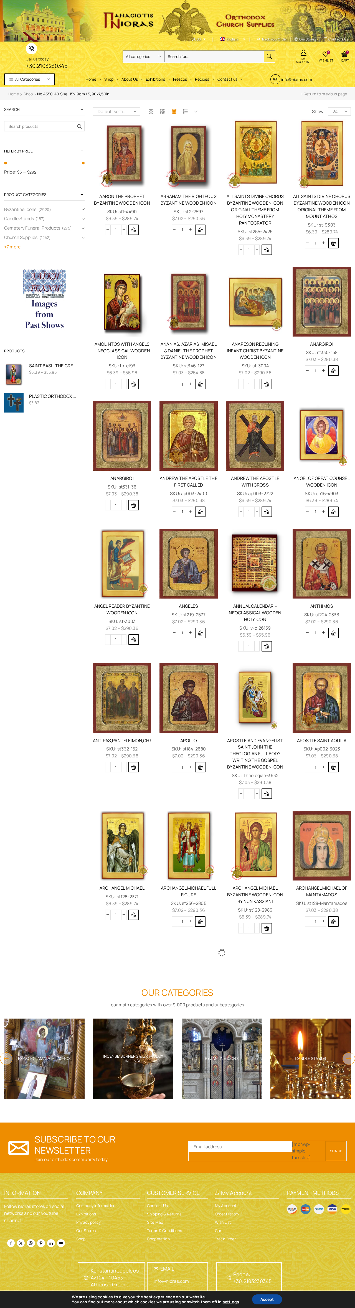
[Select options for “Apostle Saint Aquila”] (333, 767)
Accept (267, 1299)
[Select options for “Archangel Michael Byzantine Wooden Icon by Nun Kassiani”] (267, 928)
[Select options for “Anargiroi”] (333, 370)
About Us (129, 79)
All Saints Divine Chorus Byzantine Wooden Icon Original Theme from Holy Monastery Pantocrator (255, 209)
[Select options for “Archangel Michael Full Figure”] (200, 921)
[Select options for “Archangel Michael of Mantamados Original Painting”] (200, 1062)
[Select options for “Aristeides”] (200, 1183)
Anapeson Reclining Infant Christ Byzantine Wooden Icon (255, 350)
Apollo (188, 740)
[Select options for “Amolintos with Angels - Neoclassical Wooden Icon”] (133, 384)
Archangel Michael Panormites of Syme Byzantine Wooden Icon (255, 1029)
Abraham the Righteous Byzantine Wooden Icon (188, 199)
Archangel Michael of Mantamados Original (122, 1025)
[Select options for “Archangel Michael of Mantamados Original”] (133, 1055)
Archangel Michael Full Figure (188, 891)
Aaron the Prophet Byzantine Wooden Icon (122, 199)
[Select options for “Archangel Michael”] (133, 915)
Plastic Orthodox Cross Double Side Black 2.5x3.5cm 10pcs (53, 396)
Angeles (188, 606)
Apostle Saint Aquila (321, 740)
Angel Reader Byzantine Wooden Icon (122, 609)
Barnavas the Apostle (322, 1157)
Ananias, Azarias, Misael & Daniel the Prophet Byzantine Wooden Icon (189, 350)
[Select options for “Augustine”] (267, 1183)
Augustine (255, 1157)
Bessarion (322, 1278)
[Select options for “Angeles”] (200, 633)
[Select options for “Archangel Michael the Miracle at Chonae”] (333, 1055)
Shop (108, 79)
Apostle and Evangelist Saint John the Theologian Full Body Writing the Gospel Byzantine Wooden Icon (255, 753)
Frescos (180, 79)
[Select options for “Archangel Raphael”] (133, 1183)
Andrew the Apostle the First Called (188, 481)
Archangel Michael (122, 888)
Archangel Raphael (122, 1157)
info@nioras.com (296, 79)
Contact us (227, 79)
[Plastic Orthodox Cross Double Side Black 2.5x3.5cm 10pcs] (14, 403)
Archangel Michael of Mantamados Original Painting (188, 1029)
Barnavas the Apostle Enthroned (122, 1281)
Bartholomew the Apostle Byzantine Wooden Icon (189, 1284)
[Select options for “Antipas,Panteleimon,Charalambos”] (133, 767)
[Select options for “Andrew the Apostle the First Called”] (200, 512)
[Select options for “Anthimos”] (333, 633)
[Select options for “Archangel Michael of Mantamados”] (333, 921)
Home (91, 79)
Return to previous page (325, 93)
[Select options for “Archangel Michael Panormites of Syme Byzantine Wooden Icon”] (267, 1062)
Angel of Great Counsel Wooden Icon (322, 481)
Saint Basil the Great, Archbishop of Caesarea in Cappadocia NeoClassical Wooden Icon (53, 366)
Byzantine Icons (20, 209)
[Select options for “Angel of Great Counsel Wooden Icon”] (333, 512)
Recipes (202, 79)
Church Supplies (20, 237)
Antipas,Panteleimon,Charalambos (122, 740)
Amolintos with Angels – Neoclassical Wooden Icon (122, 350)
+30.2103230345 (47, 66)
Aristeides (188, 1157)
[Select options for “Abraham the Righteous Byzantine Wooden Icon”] (200, 230)
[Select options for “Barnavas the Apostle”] (333, 1183)
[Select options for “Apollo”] (200, 767)
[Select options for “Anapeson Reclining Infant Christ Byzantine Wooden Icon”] (267, 384)
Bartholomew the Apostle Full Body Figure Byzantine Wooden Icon (255, 1284)
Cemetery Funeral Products (32, 228)
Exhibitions (155, 79)
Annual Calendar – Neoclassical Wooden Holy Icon (255, 612)
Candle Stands (19, 218)
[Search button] (269, 56)
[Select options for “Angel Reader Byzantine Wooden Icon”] (133, 639)
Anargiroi (321, 344)
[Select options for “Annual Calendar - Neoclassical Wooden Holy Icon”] (267, 646)
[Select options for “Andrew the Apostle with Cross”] (267, 512)
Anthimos (321, 606)
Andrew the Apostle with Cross (255, 481)
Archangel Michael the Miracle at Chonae (322, 1025)
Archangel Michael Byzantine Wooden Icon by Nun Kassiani (255, 894)
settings (231, 1301)
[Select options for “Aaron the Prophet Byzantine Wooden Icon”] (133, 230)
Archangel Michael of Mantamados (321, 891)
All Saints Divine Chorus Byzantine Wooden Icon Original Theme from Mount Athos (322, 206)
